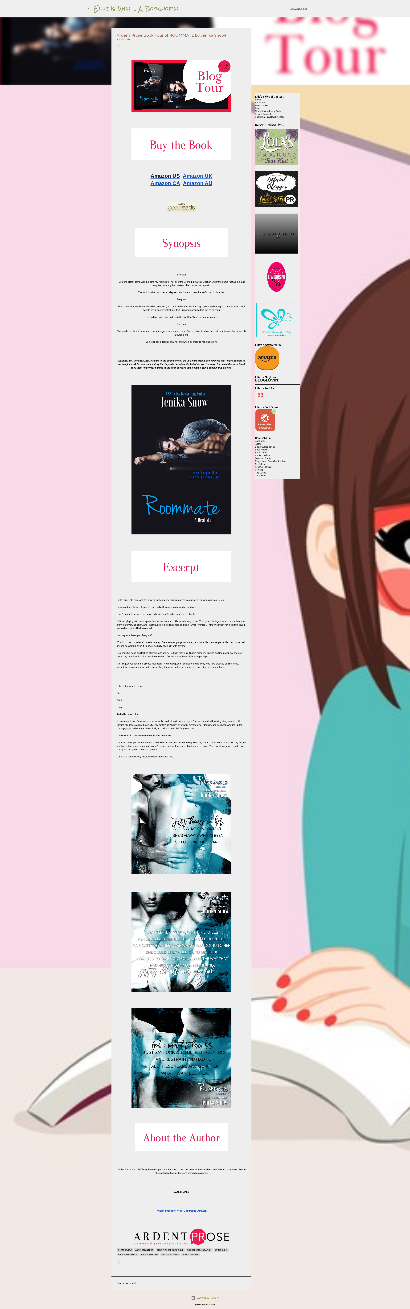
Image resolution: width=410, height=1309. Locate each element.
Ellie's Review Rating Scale (268, 111)
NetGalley (260, 464)
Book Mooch (261, 449)
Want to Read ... (262, 105)
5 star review (125, 1250)
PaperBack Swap (263, 467)
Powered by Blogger (207, 1298)
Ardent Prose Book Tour (170, 1250)
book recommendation (199, 1250)
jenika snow (221, 1250)
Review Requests (263, 114)
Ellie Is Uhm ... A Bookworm (136, 9)
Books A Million (263, 455)
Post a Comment (126, 1283)
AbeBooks (260, 441)
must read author (127, 1255)
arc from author (144, 1250)
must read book (149, 1255)
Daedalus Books (263, 458)
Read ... (258, 108)
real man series (190, 1255)
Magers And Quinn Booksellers (270, 461)
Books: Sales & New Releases (269, 117)
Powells (259, 470)
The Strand (260, 472)
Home (258, 99)
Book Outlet (261, 452)
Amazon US (165, 176)
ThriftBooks (261, 475)
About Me (260, 102)
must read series (170, 1255)
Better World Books (265, 447)
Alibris (258, 444)
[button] (118, 46)
